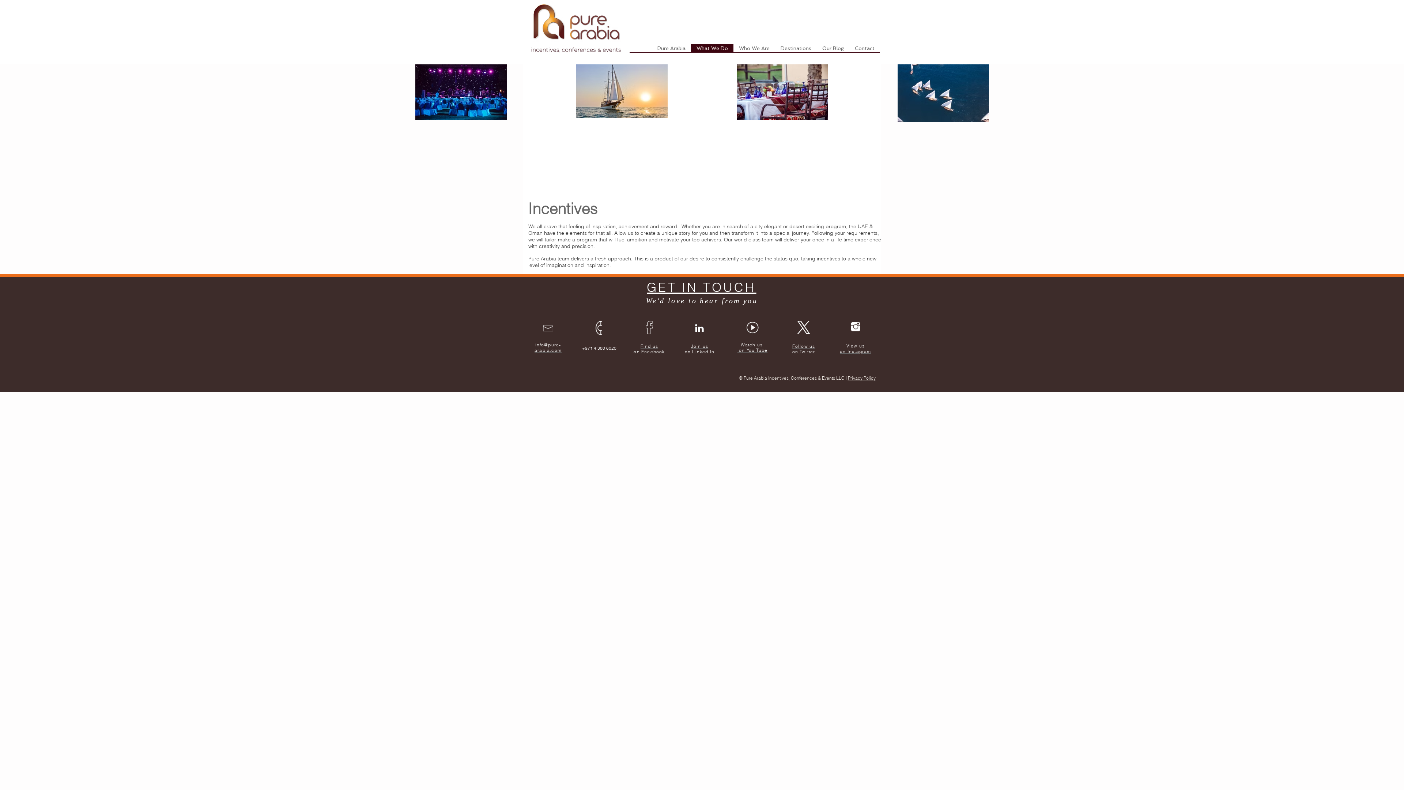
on (843, 351)
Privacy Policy (862, 378)
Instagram (859, 351)
